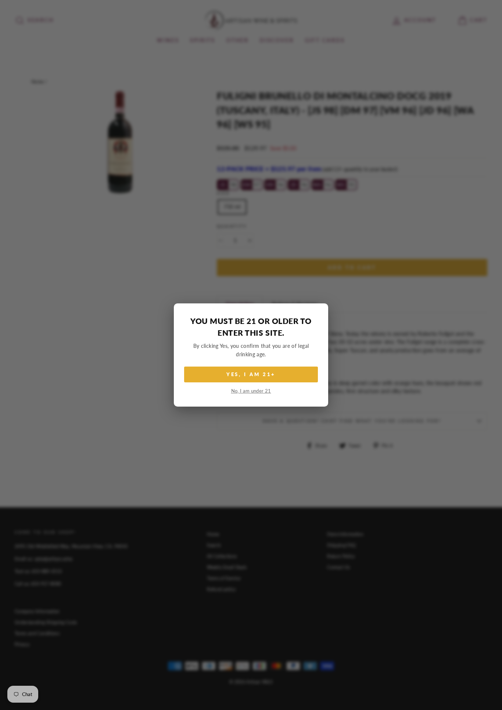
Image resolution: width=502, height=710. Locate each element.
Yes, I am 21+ (251, 374)
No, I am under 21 (251, 391)
